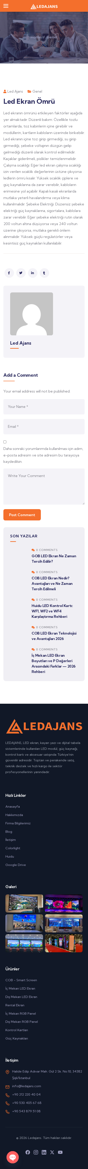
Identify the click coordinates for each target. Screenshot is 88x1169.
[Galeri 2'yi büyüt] (64, 903)
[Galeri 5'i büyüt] (24, 943)
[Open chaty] (13, 1157)
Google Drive (15, 865)
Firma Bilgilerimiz (18, 823)
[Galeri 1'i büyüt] (24, 903)
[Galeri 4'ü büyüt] (64, 923)
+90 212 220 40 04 (26, 1094)
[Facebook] (27, 1152)
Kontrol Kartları (16, 1030)
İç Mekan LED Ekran (20, 988)
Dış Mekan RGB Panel (21, 1022)
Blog (8, 832)
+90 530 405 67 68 (27, 1103)
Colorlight (12, 848)
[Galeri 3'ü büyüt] (24, 923)
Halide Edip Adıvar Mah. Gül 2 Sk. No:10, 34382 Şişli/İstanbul (47, 1074)
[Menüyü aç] (6, 6)
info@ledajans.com (26, 1086)
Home (36, 37)
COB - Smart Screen (21, 980)
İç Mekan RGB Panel (20, 1013)
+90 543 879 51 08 (26, 1111)
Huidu (9, 856)
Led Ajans (15, 91)
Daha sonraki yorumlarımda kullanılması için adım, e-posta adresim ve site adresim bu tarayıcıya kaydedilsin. (43, 455)
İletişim (10, 840)
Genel (51, 37)
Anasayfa (12, 806)
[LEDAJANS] (44, 6)
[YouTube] (60, 1152)
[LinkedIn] (44, 1152)
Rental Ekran (14, 1005)
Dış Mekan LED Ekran (21, 997)
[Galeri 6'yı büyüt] (64, 943)
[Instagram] (36, 1152)
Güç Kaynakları (16, 1038)
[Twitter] (52, 1152)
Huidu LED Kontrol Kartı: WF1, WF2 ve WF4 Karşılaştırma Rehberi (52, 611)
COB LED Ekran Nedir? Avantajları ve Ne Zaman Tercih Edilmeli (52, 583)
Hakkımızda (14, 815)
